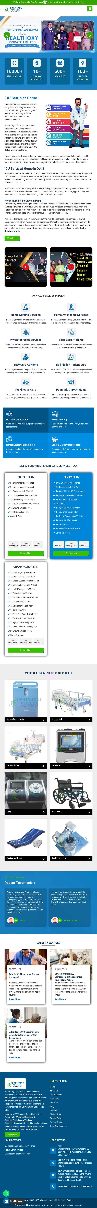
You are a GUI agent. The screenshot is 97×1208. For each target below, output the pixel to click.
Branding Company (75, 1205)
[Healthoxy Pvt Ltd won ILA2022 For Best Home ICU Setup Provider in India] (71, 267)
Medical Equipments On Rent (17, 1154)
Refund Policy (56, 1118)
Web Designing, (48, 1205)
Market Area (55, 1114)
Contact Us (55, 1102)
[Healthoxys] (89, 8)
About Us (54, 1091)
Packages (54, 1098)
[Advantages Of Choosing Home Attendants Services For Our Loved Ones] (26, 1022)
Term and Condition (58, 1126)
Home (52, 1087)
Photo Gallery (56, 1095)
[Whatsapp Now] (6, 1193)
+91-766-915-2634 (83, 1186)
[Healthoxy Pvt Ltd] (13, 9)
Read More (14, 999)
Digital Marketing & (61, 1205)
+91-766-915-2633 (66, 1186)
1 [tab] (48, 930)
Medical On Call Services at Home (20, 1146)
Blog (52, 1106)
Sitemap (53, 1110)
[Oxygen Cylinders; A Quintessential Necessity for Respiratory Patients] (71, 964)
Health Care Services (14, 1150)
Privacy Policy (56, 1122)
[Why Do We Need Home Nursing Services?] (26, 964)
